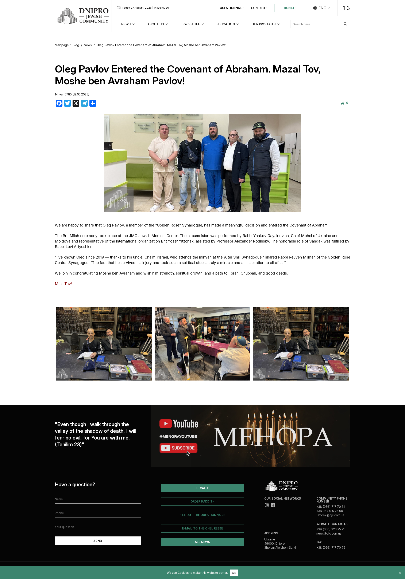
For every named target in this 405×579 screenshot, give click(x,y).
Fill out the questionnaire (202, 515)
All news (202, 542)
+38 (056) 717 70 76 (331, 547)
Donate (290, 8)
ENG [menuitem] (322, 8)
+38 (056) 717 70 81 (330, 506)
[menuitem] (321, 8)
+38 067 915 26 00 (329, 511)
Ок (234, 572)
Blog (76, 45)
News (88, 45)
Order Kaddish (202, 501)
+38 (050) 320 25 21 (330, 529)
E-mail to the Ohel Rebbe (202, 528)
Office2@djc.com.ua (330, 515)
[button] (59, 343)
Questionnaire (232, 8)
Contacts (259, 8)
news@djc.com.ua (329, 533)
